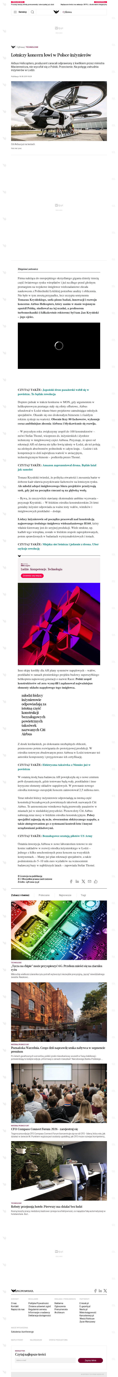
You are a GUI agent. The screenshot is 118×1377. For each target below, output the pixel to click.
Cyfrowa (20, 47)
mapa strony (17, 1340)
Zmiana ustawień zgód (39, 1306)
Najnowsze (65, 895)
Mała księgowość (88, 1312)
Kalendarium (36, 1340)
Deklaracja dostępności (39, 1315)
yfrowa (67, 12)
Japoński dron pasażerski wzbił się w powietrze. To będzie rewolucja (53, 392)
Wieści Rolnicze (87, 1318)
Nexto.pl (83, 1309)
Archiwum (60, 1312)
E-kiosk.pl (84, 1303)
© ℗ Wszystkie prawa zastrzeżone (35, 879)
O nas (14, 1303)
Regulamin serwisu (37, 1309)
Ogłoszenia (60, 1306)
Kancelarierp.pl (87, 1315)
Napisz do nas (18, 1309)
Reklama (59, 1303)
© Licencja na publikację (30, 876)
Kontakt (15, 1306)
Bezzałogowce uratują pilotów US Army (67, 836)
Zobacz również (20, 895)
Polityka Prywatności (38, 1303)
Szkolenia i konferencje (22, 1332)
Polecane (44, 895)
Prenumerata (61, 1309)
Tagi (83, 895)
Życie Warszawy (87, 1321)
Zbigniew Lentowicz (28, 269)
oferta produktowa (58, 1340)
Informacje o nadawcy (39, 1312)
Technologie (32, 47)
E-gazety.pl (85, 1306)
